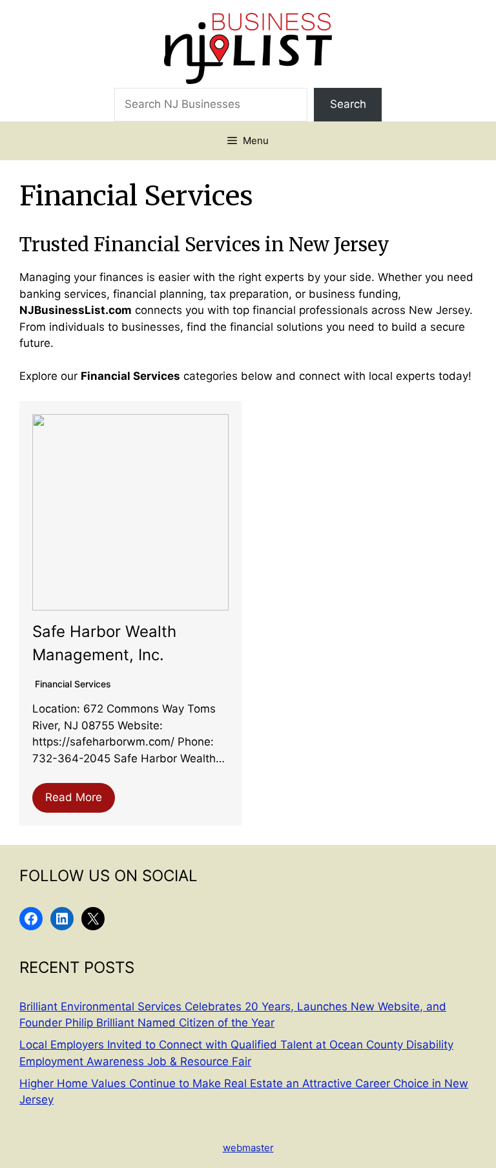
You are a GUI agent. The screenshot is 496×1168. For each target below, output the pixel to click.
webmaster (248, 1148)
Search (348, 104)
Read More (73, 797)
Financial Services (73, 683)
